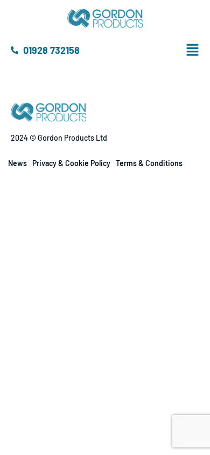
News (17, 163)
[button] (201, 50)
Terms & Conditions (149, 163)
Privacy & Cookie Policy (71, 163)
